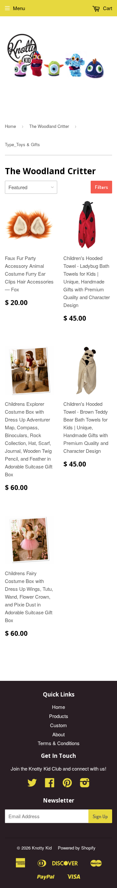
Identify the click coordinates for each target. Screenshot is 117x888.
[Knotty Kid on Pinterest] (67, 784)
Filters (101, 187)
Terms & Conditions (59, 743)
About (58, 734)
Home (10, 126)
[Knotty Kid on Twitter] (32, 784)
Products (58, 715)
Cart (107, 8)
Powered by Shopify (77, 848)
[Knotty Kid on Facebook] (50, 784)
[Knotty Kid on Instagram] (85, 784)
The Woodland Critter (49, 126)
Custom (58, 725)
